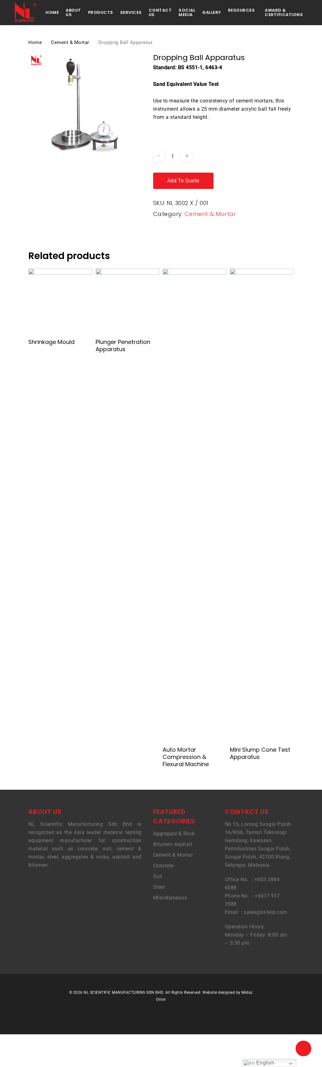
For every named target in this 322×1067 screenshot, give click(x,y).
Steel (159, 887)
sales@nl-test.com (265, 912)
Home (35, 42)
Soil (157, 876)
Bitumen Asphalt (172, 844)
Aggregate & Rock (174, 834)
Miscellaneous (170, 898)
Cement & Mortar (70, 42)
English (264, 1062)
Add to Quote (183, 181)
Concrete (163, 866)
